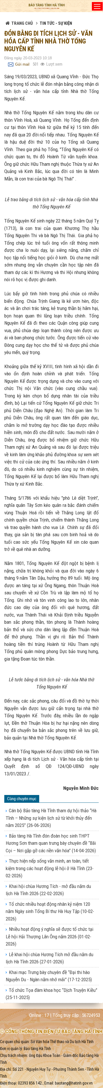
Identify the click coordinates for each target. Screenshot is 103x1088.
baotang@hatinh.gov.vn (74, 1083)
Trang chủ (22, 23)
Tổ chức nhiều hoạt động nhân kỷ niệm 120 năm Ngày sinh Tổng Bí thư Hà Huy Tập (50, 911)
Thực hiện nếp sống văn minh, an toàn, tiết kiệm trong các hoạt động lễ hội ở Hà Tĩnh (50, 868)
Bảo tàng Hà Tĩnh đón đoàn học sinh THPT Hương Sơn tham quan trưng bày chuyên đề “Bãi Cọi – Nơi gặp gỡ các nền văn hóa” (51, 843)
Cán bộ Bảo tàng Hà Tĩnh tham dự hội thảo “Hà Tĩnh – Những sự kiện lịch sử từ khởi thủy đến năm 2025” (51, 818)
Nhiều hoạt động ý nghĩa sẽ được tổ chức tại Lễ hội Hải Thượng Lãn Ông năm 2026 (49, 936)
